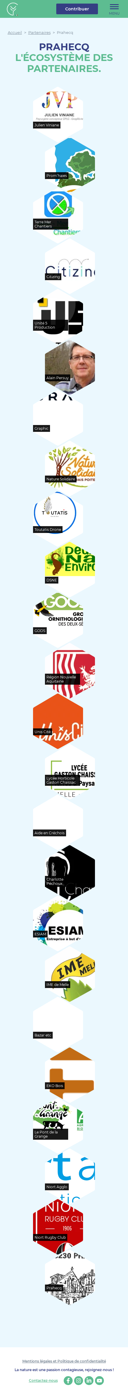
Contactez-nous (43, 1381)
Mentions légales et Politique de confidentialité (64, 1361)
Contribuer (77, 9)
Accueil (15, 32)
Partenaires (39, 32)
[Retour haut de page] (119, 1385)
